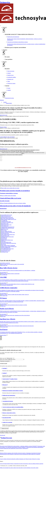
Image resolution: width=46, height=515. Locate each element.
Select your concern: (4, 359)
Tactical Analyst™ (19, 448)
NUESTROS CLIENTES (5, 263)
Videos (27, 458)
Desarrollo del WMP (27, 454)
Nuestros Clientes (3, 127)
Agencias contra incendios (13, 453)
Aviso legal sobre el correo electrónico (23, 467)
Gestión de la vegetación (35, 454)
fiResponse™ (25, 448)
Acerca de (2, 463)
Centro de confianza (32, 463)
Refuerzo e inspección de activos (16, 454)
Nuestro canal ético (39, 463)
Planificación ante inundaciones (10, 448)
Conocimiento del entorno (36, 453)
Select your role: (3, 358)
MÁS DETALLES (3, 115)
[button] (4, 102)
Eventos (30, 458)
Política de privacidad (4, 467)
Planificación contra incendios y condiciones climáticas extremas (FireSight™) (23, 446)
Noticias (12, 463)
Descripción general (4, 446)
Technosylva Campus (36, 458)
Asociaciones (25, 463)
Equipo (5, 463)
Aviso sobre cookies (12, 467)
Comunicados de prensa (18, 463)
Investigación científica (14, 458)
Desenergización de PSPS (5, 454)
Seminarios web (22, 458)
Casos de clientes (3, 458)
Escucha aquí (2, 435)
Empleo (8, 463)
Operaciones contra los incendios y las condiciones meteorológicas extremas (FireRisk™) (22, 447)
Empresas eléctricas (4, 453)
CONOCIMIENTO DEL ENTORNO (7, 136)
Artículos (8, 458)
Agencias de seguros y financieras (24, 453)
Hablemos (2, 100)
